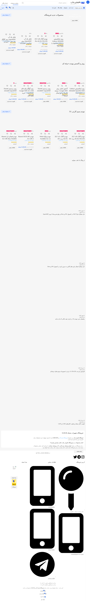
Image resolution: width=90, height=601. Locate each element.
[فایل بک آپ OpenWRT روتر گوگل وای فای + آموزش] (8, 25)
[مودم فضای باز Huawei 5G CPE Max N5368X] (9, 122)
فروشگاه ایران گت (63, 437)
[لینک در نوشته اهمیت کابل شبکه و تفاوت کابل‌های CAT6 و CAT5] (43, 295)
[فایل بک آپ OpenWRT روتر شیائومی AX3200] (24, 25)
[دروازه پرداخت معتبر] (14, 482)
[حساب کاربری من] (13, 7)
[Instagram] (83, 457)
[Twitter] (75, 457)
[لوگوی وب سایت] (77, 2)
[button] (42, 53)
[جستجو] (22, 3)
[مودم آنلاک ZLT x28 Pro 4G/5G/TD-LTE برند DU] (40, 25)
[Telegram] (79, 457)
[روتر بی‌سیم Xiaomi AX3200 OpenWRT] (9, 74)
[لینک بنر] (75, 26)
